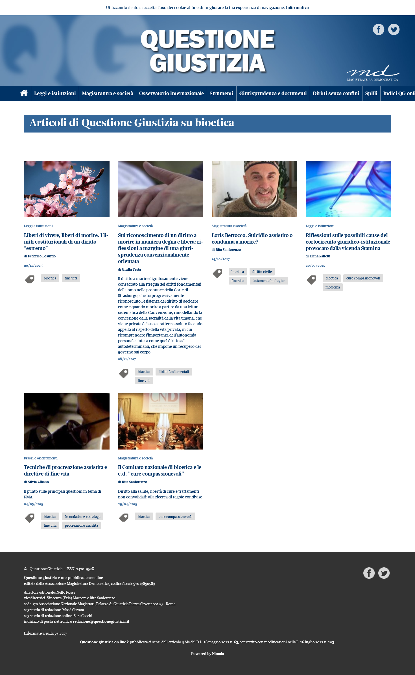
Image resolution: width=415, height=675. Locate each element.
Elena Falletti (320, 256)
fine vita (71, 278)
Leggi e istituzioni (55, 93)
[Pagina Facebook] (379, 29)
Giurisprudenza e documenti (273, 93)
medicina (333, 287)
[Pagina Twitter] (394, 29)
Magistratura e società (107, 93)
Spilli (371, 93)
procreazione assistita (81, 525)
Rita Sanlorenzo (228, 250)
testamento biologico (269, 280)
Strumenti (221, 93)
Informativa (297, 7)
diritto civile (262, 271)
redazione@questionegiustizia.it (101, 621)
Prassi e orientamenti (41, 458)
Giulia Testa (131, 269)
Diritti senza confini (336, 93)
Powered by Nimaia (207, 653)
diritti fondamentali (174, 371)
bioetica (50, 278)
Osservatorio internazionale (171, 93)
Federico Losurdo (42, 256)
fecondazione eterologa (83, 516)
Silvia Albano (38, 482)
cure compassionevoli (363, 278)
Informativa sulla (45, 633)
